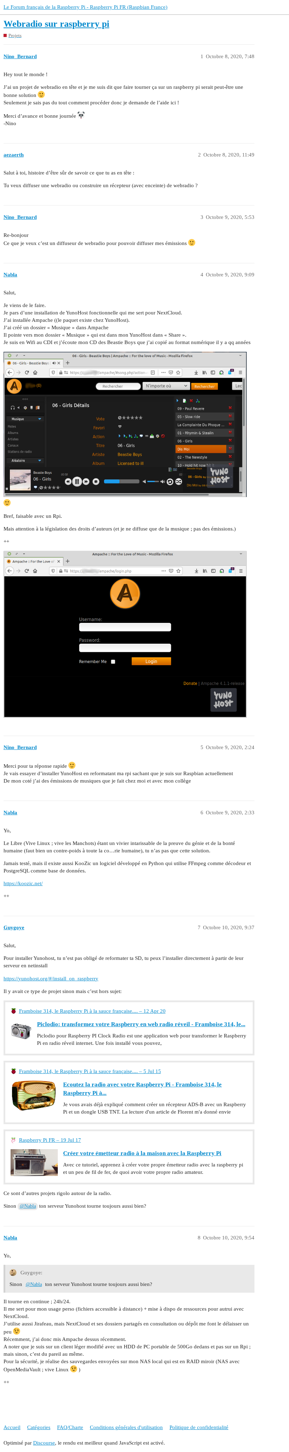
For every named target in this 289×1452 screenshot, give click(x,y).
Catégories (38, 1427)
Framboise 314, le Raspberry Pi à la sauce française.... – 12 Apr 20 (92, 1011)
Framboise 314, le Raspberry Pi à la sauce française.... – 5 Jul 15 (90, 1071)
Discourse (44, 1443)
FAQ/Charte (70, 1427)
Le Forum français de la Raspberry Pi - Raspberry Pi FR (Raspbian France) (85, 7)
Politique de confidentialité (199, 1427)
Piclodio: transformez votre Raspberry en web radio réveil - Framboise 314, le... (141, 1024)
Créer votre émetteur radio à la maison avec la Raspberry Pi (142, 1153)
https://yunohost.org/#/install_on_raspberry (51, 978)
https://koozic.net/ (23, 883)
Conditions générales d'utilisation (126, 1427)
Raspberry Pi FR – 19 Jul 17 (50, 1140)
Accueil (12, 1427)
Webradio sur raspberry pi (56, 24)
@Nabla (28, 1206)
